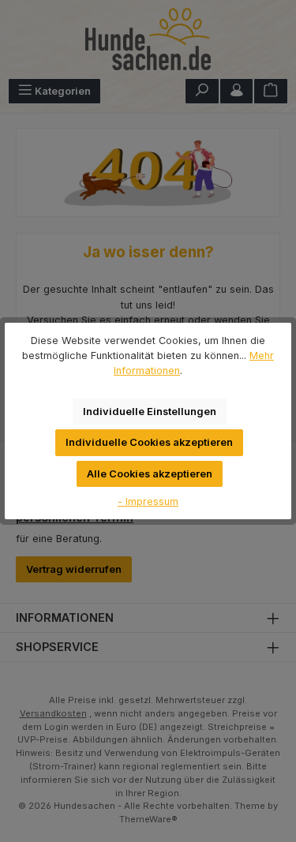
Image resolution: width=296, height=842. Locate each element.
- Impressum (148, 501)
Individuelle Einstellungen (149, 411)
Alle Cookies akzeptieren (149, 474)
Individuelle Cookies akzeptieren (149, 442)
